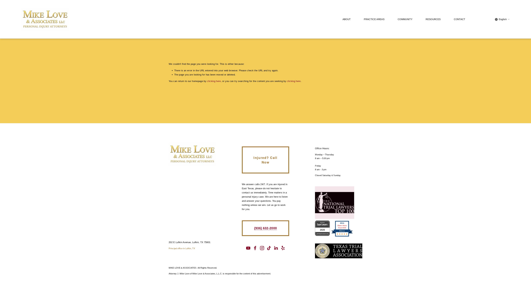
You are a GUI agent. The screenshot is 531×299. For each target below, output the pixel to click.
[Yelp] (283, 248)
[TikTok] (269, 248)
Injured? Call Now (265, 159)
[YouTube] (248, 248)
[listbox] (502, 19)
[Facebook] (255, 248)
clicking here (214, 81)
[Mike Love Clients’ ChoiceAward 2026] (342, 236)
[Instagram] (262, 248)
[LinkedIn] (276, 248)
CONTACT (459, 19)
